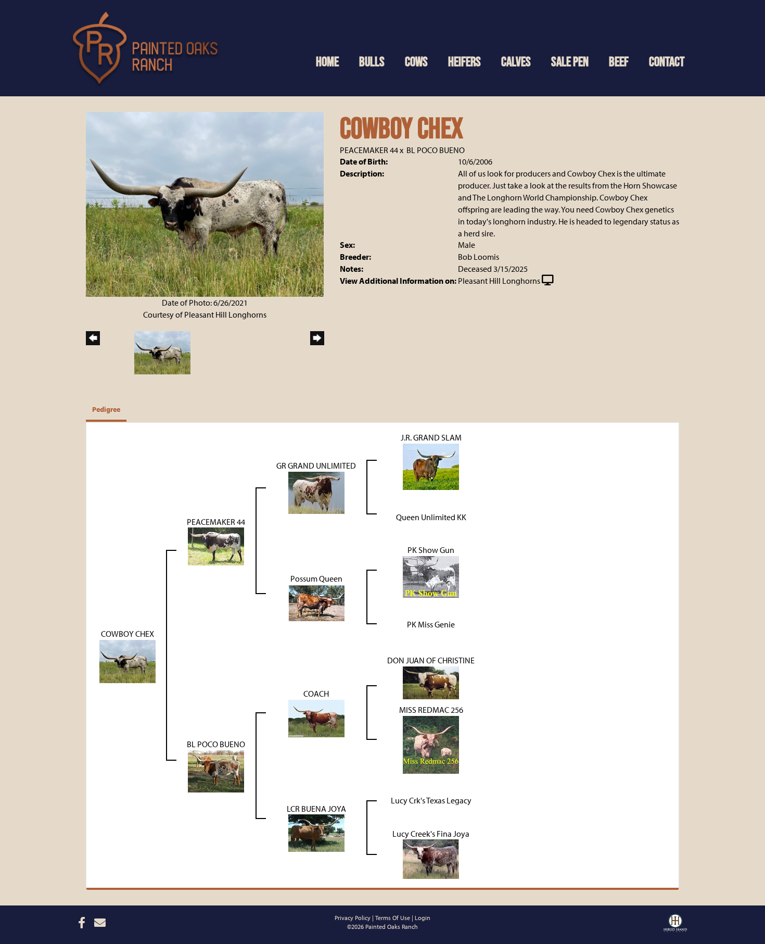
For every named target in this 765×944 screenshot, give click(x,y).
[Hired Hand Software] (675, 921)
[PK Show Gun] (431, 576)
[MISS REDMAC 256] (431, 743)
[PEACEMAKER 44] (216, 545)
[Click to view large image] (205, 203)
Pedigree (106, 409)
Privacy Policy (353, 918)
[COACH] (316, 717)
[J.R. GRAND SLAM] (431, 465)
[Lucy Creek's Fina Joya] (431, 858)
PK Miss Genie (431, 624)
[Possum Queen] (316, 602)
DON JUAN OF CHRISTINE (431, 660)
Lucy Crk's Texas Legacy (431, 800)
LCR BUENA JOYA (316, 808)
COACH (316, 693)
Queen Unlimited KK (431, 517)
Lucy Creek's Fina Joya (430, 833)
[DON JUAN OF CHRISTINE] (431, 681)
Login (422, 918)
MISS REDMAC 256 (431, 709)
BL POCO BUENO (435, 150)
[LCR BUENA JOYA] (316, 832)
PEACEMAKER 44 (369, 150)
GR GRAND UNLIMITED (316, 465)
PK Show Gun (430, 550)
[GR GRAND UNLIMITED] (316, 491)
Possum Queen (316, 578)
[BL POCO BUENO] (216, 770)
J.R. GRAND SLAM (431, 437)
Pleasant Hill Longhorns (499, 280)
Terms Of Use (392, 918)
